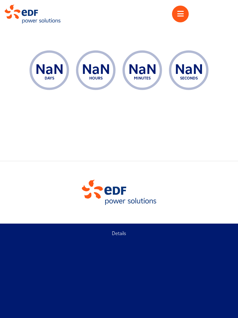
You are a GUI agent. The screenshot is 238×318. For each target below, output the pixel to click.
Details (119, 233)
